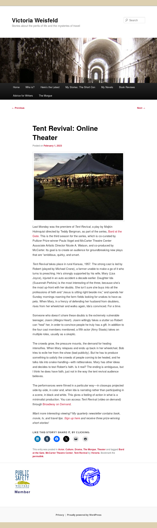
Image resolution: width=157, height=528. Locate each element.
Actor (61, 449)
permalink (38, 456)
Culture (69, 449)
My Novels (107, 87)
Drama (78, 449)
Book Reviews (127, 87)
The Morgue (45, 95)
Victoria (95, 452)
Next (141, 108)
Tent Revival (80, 452)
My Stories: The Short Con (80, 87)
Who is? (29, 87)
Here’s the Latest (50, 87)
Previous (18, 108)
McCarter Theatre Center (59, 452)
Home (16, 87)
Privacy (60, 515)
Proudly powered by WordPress (84, 515)
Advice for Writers (23, 95)
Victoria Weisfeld (35, 20)
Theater (101, 449)
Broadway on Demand (57, 404)
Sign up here (72, 418)
